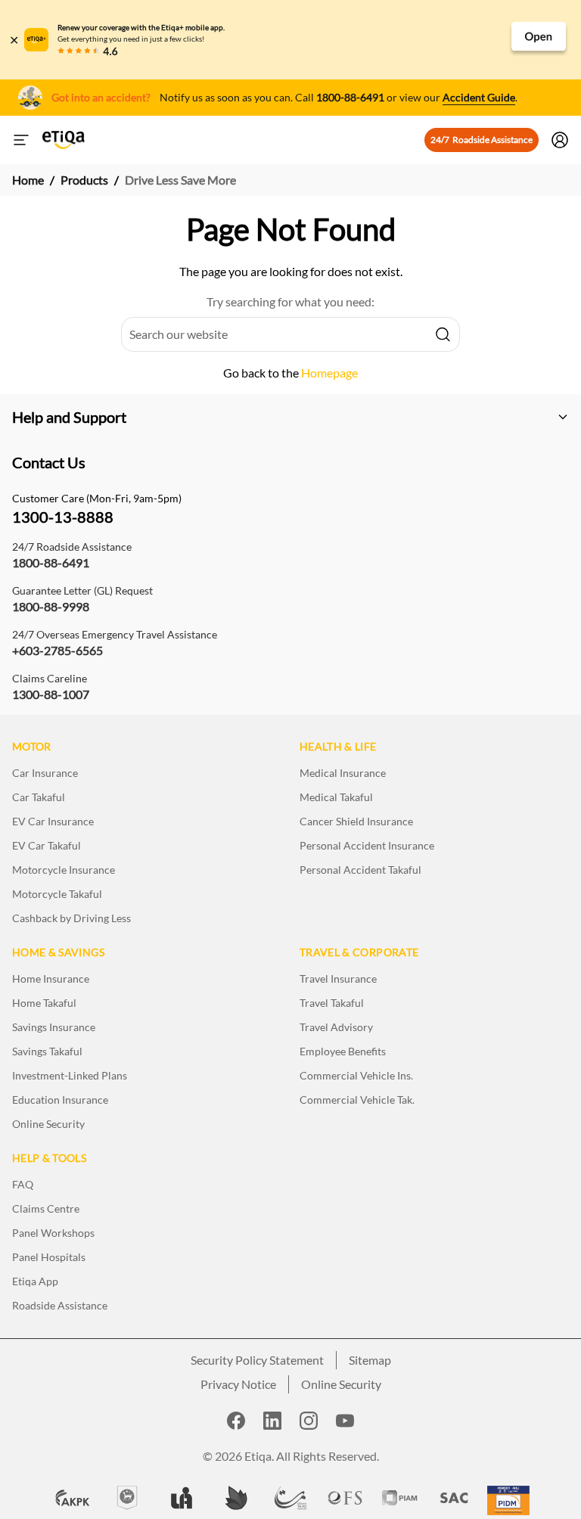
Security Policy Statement (257, 1360)
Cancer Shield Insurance (356, 821)
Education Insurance (60, 1099)
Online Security (48, 1123)
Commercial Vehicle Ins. (356, 1075)
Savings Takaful (47, 1051)
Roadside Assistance (59, 1305)
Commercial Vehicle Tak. (357, 1099)
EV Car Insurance (53, 821)
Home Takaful (44, 1002)
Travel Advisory (336, 1026)
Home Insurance (50, 978)
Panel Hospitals (48, 1256)
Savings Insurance (53, 1026)
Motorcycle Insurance (63, 869)
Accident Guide (479, 97)
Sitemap (370, 1360)
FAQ (22, 1184)
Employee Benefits (343, 1051)
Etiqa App (35, 1281)
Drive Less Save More (180, 179)
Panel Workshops (53, 1232)
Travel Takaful (332, 1002)
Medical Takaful (336, 797)
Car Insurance (45, 772)
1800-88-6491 (350, 97)
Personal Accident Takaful (360, 869)
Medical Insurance (343, 772)
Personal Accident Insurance (367, 845)
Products (84, 179)
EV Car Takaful (46, 845)
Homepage (329, 372)
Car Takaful (38, 797)
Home (28, 179)
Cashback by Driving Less (71, 918)
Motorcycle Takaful (57, 893)
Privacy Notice (238, 1384)
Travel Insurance (338, 978)
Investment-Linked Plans (69, 1075)
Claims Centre (45, 1208)
